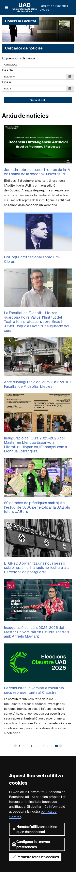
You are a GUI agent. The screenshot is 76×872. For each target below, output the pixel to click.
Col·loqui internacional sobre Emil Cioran (32, 259)
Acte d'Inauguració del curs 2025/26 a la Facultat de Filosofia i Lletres (38, 384)
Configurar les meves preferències (33, 844)
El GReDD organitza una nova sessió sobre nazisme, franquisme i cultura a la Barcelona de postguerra (37, 567)
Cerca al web (38, 100)
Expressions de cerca (18, 58)
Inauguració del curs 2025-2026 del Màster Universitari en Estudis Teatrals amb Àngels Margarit (36, 632)
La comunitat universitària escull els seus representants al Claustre (34, 690)
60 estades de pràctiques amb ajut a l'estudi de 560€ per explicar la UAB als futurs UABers (37, 507)
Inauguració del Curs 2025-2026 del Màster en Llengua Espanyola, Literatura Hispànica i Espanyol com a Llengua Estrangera (35, 445)
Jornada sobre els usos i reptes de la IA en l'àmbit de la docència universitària (37, 171)
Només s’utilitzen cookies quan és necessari (36, 829)
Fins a (6, 82)
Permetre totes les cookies (37, 857)
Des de (7, 70)
